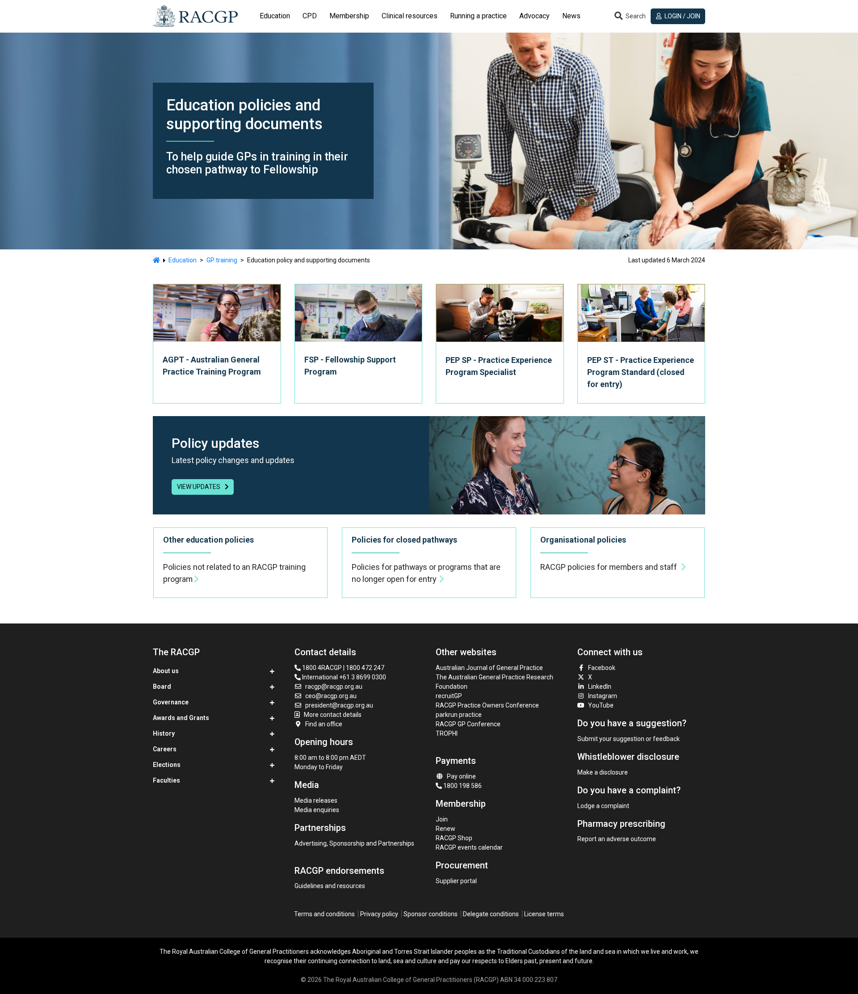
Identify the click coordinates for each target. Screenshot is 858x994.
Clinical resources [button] (409, 16)
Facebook (601, 667)
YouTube (601, 705)
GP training (221, 260)
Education (182, 260)
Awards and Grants (181, 717)
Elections (167, 764)
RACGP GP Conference (468, 724)
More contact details (333, 714)
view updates (199, 486)
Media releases (315, 800)
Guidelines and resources (329, 885)
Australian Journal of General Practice (489, 667)
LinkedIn (599, 686)
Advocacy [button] (534, 16)
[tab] (274, 16)
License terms (544, 914)
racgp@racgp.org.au (333, 686)
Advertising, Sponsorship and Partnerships (354, 843)
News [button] (571, 16)
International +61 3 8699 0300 (343, 677)
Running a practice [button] (478, 16)
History (164, 733)
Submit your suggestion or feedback (628, 738)
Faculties (166, 780)
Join (442, 819)
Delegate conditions (491, 914)
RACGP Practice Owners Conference (487, 705)
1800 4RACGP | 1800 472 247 (342, 667)
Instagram (602, 695)
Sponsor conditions (431, 914)
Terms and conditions (324, 914)
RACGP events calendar (469, 847)
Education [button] (275, 16)
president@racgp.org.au (339, 705)
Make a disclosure (602, 772)
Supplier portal (456, 880)
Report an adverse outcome (616, 838)
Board (162, 686)
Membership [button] (349, 16)
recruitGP (449, 695)
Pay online (461, 776)
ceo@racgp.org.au (331, 695)
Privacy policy (379, 914)
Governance (171, 702)
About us (166, 670)
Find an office (323, 724)
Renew (445, 828)
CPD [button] (310, 16)
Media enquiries (316, 809)
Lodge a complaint (603, 805)
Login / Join (681, 16)
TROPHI (447, 733)
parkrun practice (459, 714)
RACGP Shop (454, 838)
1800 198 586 (462, 785)
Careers (165, 749)
